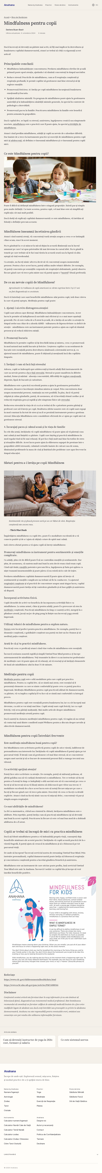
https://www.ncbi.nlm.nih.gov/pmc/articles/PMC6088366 (31, 985)
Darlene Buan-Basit (15, 29)
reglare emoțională (72, 376)
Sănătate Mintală (76, 1092)
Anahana (9, 4)
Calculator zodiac (11, 1134)
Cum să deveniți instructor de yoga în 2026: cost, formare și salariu (28, 1041)
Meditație (41, 1097)
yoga (69, 613)
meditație (9, 609)
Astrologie (8, 1097)
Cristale (7, 1110)
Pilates (40, 1106)
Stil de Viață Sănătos (78, 1101)
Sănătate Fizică (76, 1097)
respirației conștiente (14, 583)
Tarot (6, 1106)
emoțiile (23, 567)
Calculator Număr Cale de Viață (17, 1125)
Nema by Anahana (35, 5)
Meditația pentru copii (14, 679)
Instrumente (73, 5)
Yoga (39, 1092)
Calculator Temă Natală (14, 1130)
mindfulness (19, 124)
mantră (64, 272)
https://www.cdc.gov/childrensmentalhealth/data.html (30, 979)
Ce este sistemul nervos (74, 1040)
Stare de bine (60, 5)
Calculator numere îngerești (16, 1120)
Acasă (6, 17)
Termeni (40, 1139)
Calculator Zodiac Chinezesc (16, 1139)
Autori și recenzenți (45, 1125)
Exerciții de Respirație (46, 1101)
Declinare (41, 1143)
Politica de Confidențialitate (49, 1134)
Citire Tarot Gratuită (12, 1143)
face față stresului (35, 372)
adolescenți (16, 140)
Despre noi (41, 1120)
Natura (7, 629)
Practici (48, 5)
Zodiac (7, 1101)
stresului (65, 399)
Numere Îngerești (11, 1092)
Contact (40, 1130)
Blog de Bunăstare (19, 17)
